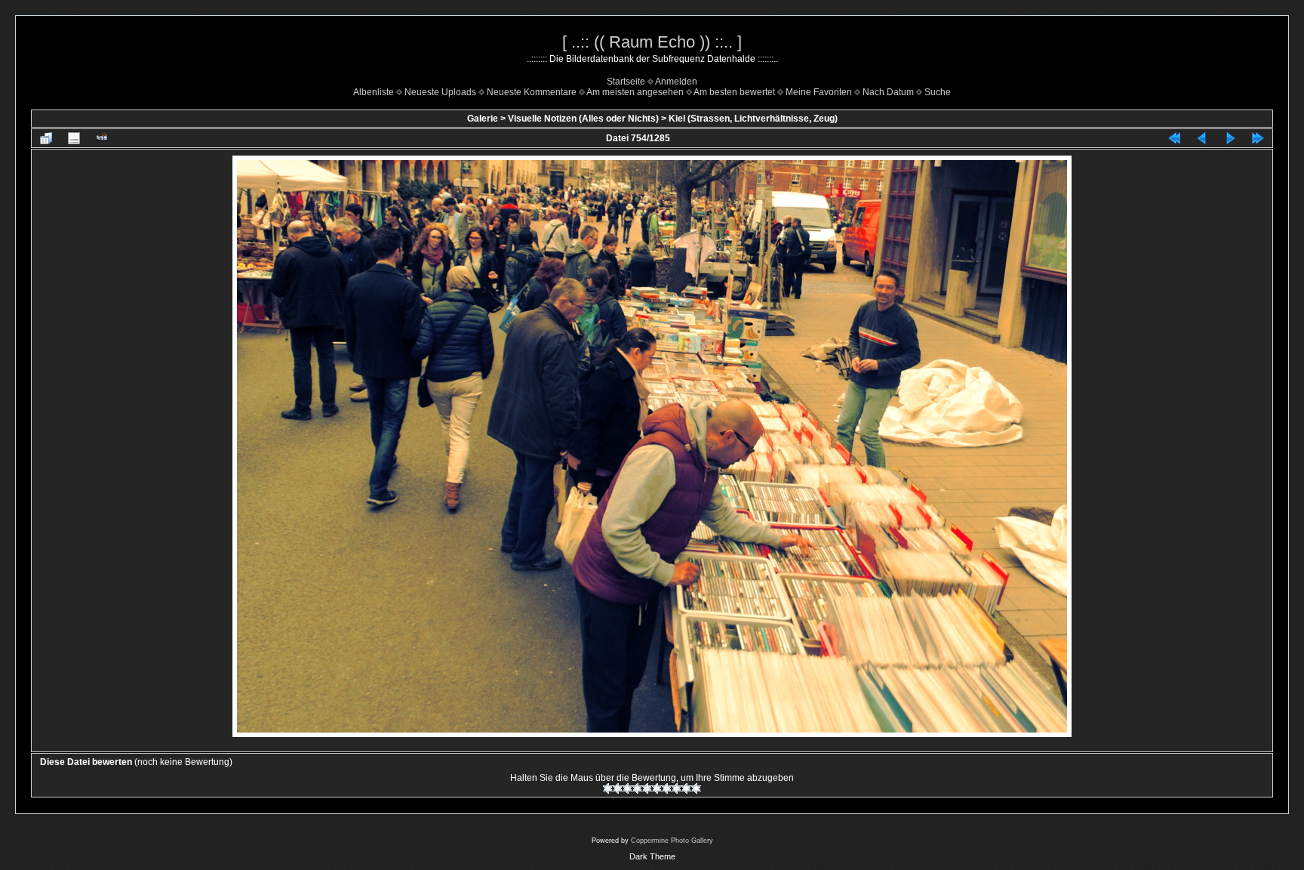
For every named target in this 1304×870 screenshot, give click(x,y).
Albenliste (373, 92)
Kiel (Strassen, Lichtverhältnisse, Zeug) (753, 118)
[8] (676, 788)
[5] (647, 788)
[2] (618, 788)
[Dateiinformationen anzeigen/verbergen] (74, 138)
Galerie (482, 118)
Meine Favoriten (819, 92)
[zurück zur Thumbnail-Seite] (46, 138)
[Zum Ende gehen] (1258, 138)
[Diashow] (101, 138)
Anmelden (676, 81)
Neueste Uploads (440, 92)
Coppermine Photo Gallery (672, 840)
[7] (667, 788)
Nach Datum (888, 92)
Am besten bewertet (734, 92)
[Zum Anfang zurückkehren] (1174, 138)
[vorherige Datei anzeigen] (1202, 138)
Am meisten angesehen (635, 92)
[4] (637, 788)
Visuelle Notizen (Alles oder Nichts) (583, 118)
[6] (657, 788)
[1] (608, 788)
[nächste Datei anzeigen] (1230, 138)
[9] (686, 788)
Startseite (626, 81)
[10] (696, 788)
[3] (627, 788)
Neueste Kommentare (532, 92)
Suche (937, 92)
